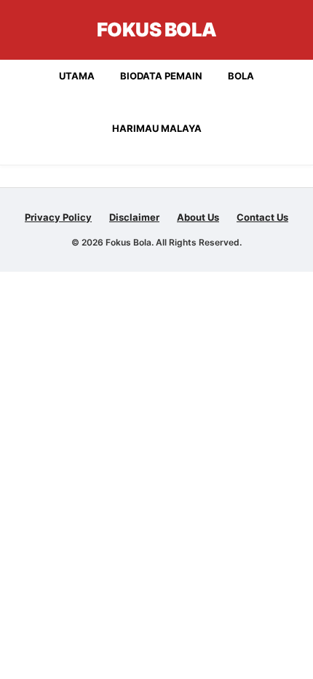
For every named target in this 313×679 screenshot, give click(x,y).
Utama (77, 76)
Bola (241, 76)
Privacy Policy (58, 217)
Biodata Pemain (161, 76)
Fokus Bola (157, 29)
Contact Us (262, 217)
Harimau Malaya (157, 128)
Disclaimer (134, 217)
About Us (198, 217)
